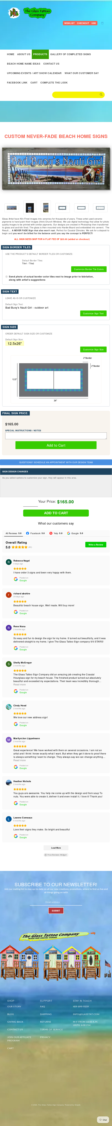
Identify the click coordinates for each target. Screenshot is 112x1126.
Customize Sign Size (93, 349)
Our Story (14, 1006)
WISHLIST (69, 23)
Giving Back (15, 1022)
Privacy (45, 1037)
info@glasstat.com (86, 1014)
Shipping (46, 1014)
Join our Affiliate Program (19, 1039)
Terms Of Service (51, 1029)
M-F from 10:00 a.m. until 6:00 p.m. (85, 1023)
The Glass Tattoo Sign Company (51, 1105)
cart (10, 1048)
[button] (40, 54)
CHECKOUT (83, 23)
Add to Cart (56, 445)
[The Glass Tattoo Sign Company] (14, 12)
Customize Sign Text (93, 313)
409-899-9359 (81, 1006)
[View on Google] (9, 562)
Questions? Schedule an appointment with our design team (56, 462)
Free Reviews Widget (57, 855)
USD (93, 23)
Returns (45, 1022)
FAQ (42, 1006)
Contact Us (15, 1029)
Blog (10, 1014)
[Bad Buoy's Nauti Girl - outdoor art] (11, 208)
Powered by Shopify (73, 1105)
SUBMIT (56, 910)
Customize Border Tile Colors (89, 269)
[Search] (101, 95)
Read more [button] (19, 684)
